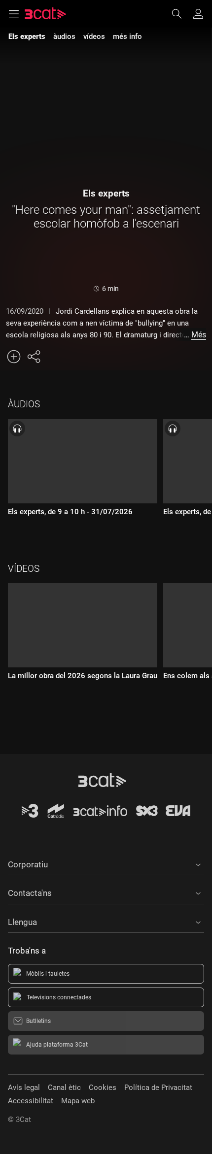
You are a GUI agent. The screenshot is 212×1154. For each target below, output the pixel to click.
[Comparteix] (33, 356)
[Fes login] (198, 14)
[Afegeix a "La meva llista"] (14, 356)
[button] (106, 863)
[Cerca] (181, 14)
